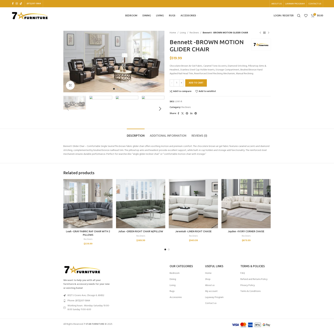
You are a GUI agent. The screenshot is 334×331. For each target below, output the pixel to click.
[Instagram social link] (17, 3)
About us (209, 285)
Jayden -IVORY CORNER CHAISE (246, 231)
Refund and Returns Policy (254, 279)
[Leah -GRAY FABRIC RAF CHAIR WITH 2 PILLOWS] (88, 203)
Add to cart (196, 83)
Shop (207, 279)
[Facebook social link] (13, 3)
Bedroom (175, 273)
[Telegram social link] (195, 113)
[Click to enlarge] (70, 85)
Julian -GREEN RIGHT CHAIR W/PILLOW (140, 231)
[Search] (298, 15)
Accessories (176, 297)
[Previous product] (260, 33)
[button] (67, 108)
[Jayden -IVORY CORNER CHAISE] (246, 203)
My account (211, 291)
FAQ (242, 273)
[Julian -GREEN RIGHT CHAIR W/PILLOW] (140, 203)
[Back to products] (264, 33)
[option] (114, 89)
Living (183, 33)
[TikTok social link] (21, 3)
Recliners (194, 33)
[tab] (136, 134)
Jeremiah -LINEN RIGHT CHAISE (193, 231)
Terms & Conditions (250, 291)
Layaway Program (214, 297)
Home (173, 33)
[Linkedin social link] (191, 113)
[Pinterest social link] (187, 113)
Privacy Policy (247, 285)
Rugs (172, 291)
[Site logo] (30, 16)
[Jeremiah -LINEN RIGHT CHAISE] (193, 203)
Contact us (210, 303)
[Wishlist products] (305, 15)
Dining (173, 279)
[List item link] (87, 301)
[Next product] (269, 33)
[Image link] (82, 270)
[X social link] (182, 113)
